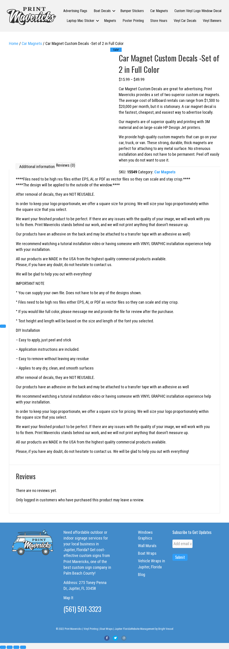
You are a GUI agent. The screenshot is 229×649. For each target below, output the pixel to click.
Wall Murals (147, 545)
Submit (180, 557)
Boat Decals (102, 11)
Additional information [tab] (37, 166)
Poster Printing (133, 21)
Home (13, 43)
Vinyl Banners (212, 21)
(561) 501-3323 (82, 609)
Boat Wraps (147, 553)
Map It (68, 597)
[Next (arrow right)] (3, 326)
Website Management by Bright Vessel (152, 628)
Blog (141, 574)
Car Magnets (159, 11)
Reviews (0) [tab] (65, 165)
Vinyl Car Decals (185, 21)
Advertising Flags (75, 11)
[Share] (16, 647)
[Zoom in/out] (3, 647)
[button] (114, 11)
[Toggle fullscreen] (10, 647)
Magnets (110, 21)
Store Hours (158, 21)
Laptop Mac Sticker (80, 21)
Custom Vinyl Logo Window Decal (197, 11)
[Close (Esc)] (23, 647)
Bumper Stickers (132, 11)
